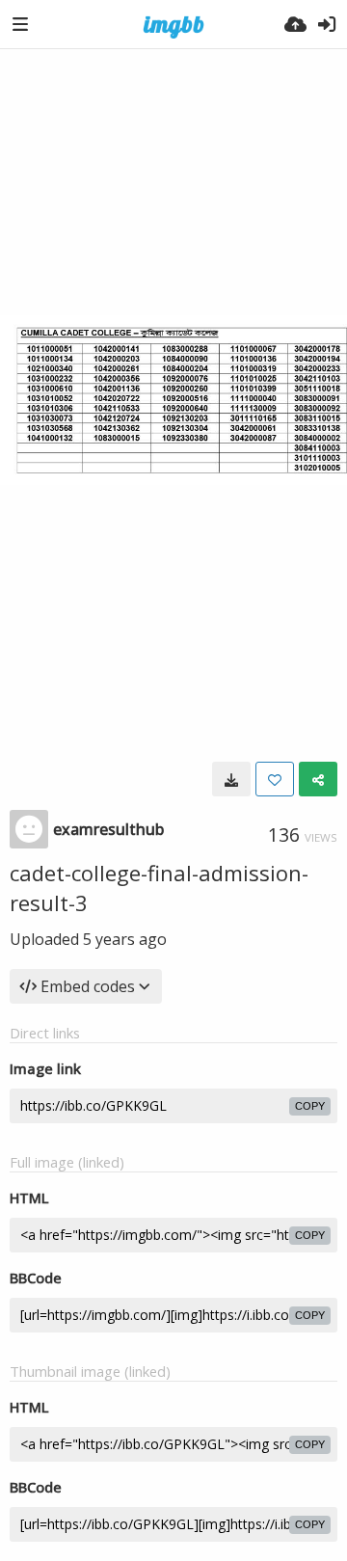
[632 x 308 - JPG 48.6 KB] (231, 779)
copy (310, 1106)
